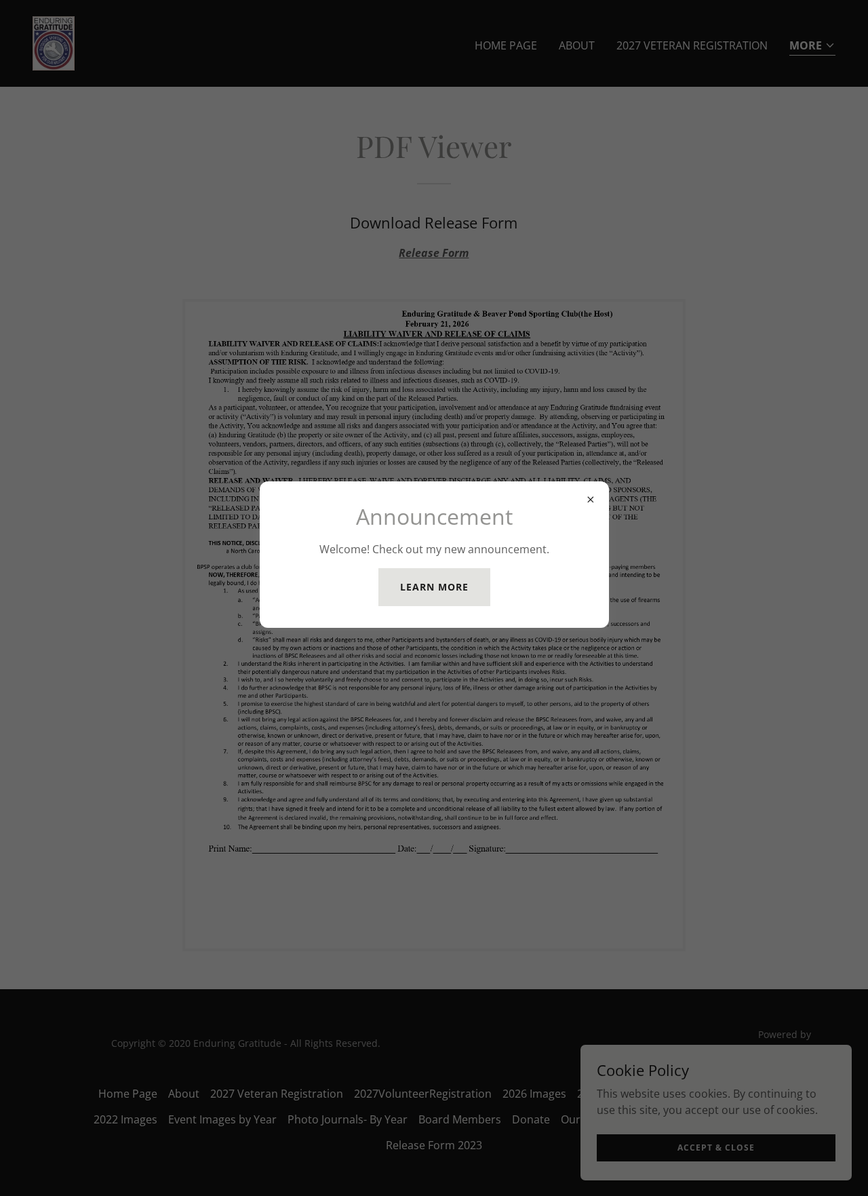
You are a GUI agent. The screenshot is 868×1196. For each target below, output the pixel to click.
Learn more (434, 586)
